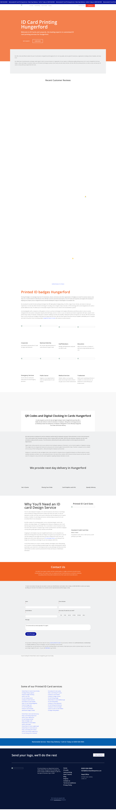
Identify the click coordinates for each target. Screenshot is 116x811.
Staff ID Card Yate (26, 696)
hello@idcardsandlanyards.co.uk (91, 771)
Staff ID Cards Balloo (26, 724)
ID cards (65, 770)
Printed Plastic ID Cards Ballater (29, 722)
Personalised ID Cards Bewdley (28, 701)
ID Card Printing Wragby (53, 698)
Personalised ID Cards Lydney (54, 691)
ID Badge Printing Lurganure (28, 692)
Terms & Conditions (69, 783)
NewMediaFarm (57, 799)
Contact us (66, 781)
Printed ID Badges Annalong (28, 694)
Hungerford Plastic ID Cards (49, 318)
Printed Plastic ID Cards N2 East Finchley (30, 691)
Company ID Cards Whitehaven (54, 703)
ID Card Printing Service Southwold (29, 733)
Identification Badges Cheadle (28, 710)
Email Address (28, 611)
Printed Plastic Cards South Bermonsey (30, 714)
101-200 (79, 615)
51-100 (74, 615)
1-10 (61, 615)
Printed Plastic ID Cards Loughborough (30, 726)
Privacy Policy (67, 785)
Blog (64, 776)
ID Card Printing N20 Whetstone (55, 705)
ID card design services (50, 538)
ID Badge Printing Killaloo (53, 710)
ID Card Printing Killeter (53, 701)
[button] (26, 41)
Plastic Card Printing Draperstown (29, 715)
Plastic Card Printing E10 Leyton (55, 692)
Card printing (67, 772)
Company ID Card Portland (54, 694)
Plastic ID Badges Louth (27, 721)
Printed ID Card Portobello (27, 708)
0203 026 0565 (86, 768)
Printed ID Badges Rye (27, 705)
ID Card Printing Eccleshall (27, 719)
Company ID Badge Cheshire (54, 696)
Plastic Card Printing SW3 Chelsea (29, 729)
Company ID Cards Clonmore (28, 699)
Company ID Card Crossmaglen (55, 706)
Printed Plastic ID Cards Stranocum (29, 728)
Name (26, 602)
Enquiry (65, 779)
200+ (84, 615)
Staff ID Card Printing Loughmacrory (30, 731)
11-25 (65, 615)
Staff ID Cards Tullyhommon (28, 717)
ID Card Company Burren (27, 698)
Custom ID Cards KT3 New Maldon (55, 708)
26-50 (69, 615)
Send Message (31, 634)
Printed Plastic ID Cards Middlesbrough (56, 699)
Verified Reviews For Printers (58, 284)
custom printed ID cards (55, 642)
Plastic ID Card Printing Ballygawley (29, 703)
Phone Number (62, 602)
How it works (67, 774)
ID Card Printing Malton (27, 706)
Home (65, 768)
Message (27, 619)
